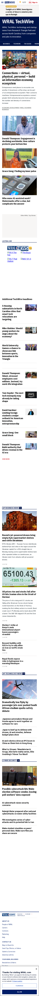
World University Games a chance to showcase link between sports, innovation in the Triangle (11, 352)
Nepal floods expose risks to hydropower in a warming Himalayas (12, 661)
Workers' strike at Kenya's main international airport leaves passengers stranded (11, 630)
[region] (19, 981)
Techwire (16, 44)
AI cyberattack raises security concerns (15, 804)
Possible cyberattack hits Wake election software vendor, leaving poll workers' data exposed (19, 791)
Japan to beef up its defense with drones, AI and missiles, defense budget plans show (17, 732)
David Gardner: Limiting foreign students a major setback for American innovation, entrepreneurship (12, 417)
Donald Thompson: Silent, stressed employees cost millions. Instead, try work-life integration (12, 378)
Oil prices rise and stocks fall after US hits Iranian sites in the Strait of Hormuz (19, 594)
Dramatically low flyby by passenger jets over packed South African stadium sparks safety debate (19, 707)
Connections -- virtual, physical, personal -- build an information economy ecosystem (18, 78)
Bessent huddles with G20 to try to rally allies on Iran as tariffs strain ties (12, 646)
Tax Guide (27, 44)
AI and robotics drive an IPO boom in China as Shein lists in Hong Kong (18, 742)
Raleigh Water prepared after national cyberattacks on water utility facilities (19, 812)
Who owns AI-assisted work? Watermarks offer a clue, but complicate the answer (16, 201)
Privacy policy (17, 981)
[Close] (36, 969)
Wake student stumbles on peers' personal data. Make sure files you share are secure (17, 830)
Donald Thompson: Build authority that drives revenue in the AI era (12, 448)
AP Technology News (12, 674)
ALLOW (19, 992)
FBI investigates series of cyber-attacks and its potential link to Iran (18, 821)
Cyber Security (10, 760)
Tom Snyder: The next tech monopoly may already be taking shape (12, 397)
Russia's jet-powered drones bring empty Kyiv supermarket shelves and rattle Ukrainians (18, 538)
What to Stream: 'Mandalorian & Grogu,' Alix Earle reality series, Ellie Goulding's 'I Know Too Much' (18, 751)
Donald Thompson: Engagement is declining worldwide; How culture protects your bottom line (18, 141)
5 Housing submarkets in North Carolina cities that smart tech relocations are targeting (12, 312)
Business (6, 44)
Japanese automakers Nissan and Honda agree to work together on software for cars (17, 721)
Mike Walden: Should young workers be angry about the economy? (12, 332)
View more (6, 459)
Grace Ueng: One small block (10, 434)
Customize (19, 986)
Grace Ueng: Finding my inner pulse (19, 171)
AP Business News (11, 508)
